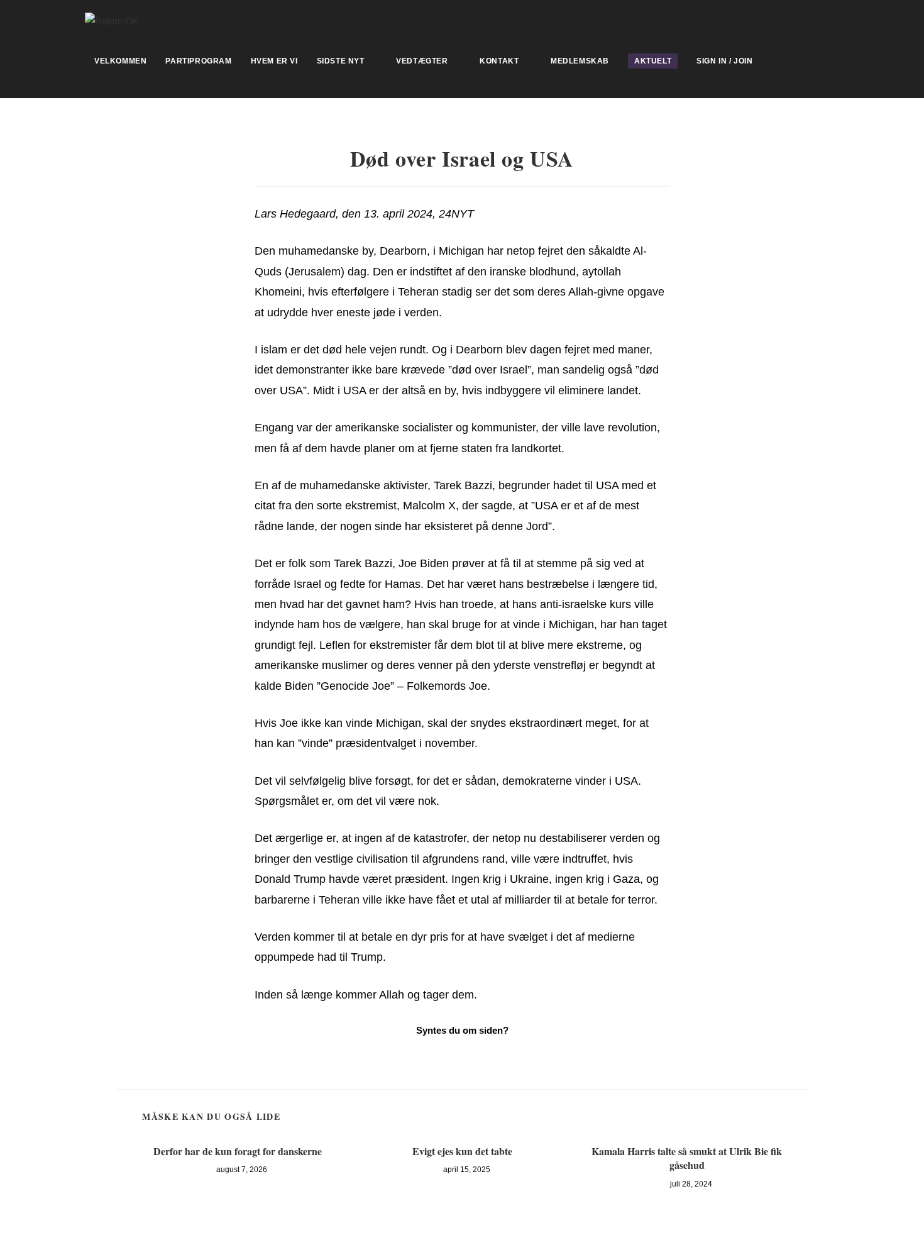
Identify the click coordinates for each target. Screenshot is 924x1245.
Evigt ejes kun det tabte (462, 1151)
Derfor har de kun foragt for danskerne (237, 1151)
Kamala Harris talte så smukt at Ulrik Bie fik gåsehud (686, 1158)
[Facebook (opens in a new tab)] (833, 19)
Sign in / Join (724, 61)
